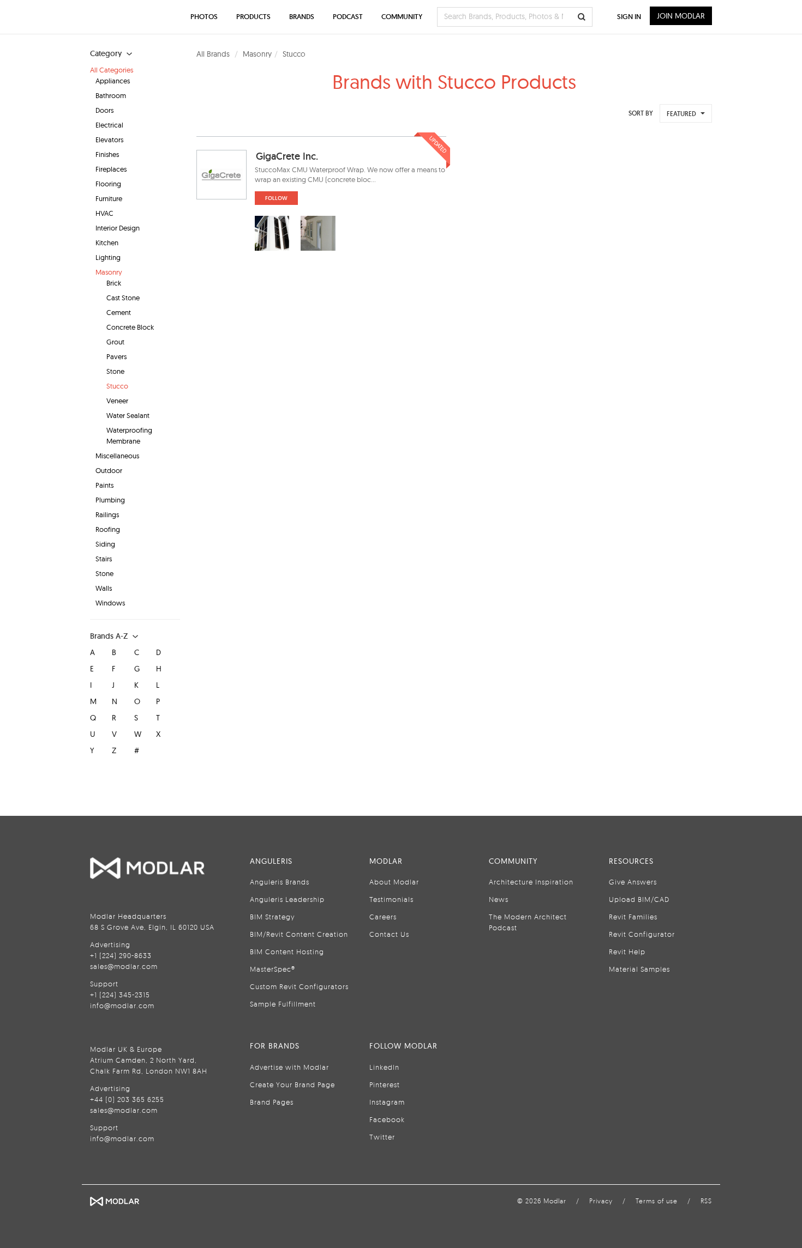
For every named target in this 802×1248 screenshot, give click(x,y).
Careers (383, 916)
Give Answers (633, 881)
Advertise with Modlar (289, 1067)
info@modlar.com (122, 1005)
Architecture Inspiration (531, 881)
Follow (276, 198)
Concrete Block (130, 327)
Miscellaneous (117, 455)
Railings (107, 514)
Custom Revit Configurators (299, 986)
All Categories (111, 69)
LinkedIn (384, 1067)
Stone (115, 371)
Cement (118, 312)
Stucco (117, 385)
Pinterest (384, 1084)
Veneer (117, 400)
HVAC (104, 213)
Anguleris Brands (279, 881)
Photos (204, 16)
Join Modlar (681, 16)
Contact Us (389, 934)
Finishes (107, 154)
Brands (301, 16)
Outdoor (108, 470)
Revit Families (633, 916)
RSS (706, 1201)
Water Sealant (127, 415)
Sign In (629, 16)
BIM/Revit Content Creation (299, 934)
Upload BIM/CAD (639, 899)
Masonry (108, 272)
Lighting (108, 257)
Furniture (108, 198)
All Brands (213, 54)
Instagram (387, 1102)
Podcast (348, 16)
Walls (103, 588)
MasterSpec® (272, 969)
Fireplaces (111, 169)
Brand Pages (272, 1102)
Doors (104, 110)
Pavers (116, 356)
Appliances (112, 80)
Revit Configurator (642, 934)
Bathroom (110, 95)
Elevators (109, 139)
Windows (110, 602)
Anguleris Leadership (287, 899)
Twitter (382, 1136)
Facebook (387, 1119)
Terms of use (657, 1201)
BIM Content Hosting (287, 951)
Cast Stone (123, 297)
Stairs (103, 558)
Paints (104, 485)
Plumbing (110, 499)
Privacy (601, 1201)
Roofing (107, 529)
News (498, 899)
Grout (115, 341)
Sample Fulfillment (283, 1003)
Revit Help (627, 951)
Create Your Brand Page (292, 1084)
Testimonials (391, 899)
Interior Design (117, 227)
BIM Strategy (272, 916)
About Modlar (394, 881)
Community (401, 16)
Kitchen (106, 242)
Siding (105, 544)
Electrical (109, 124)
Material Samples (639, 969)
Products (253, 16)
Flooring (108, 183)
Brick (113, 282)
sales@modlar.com (124, 966)
